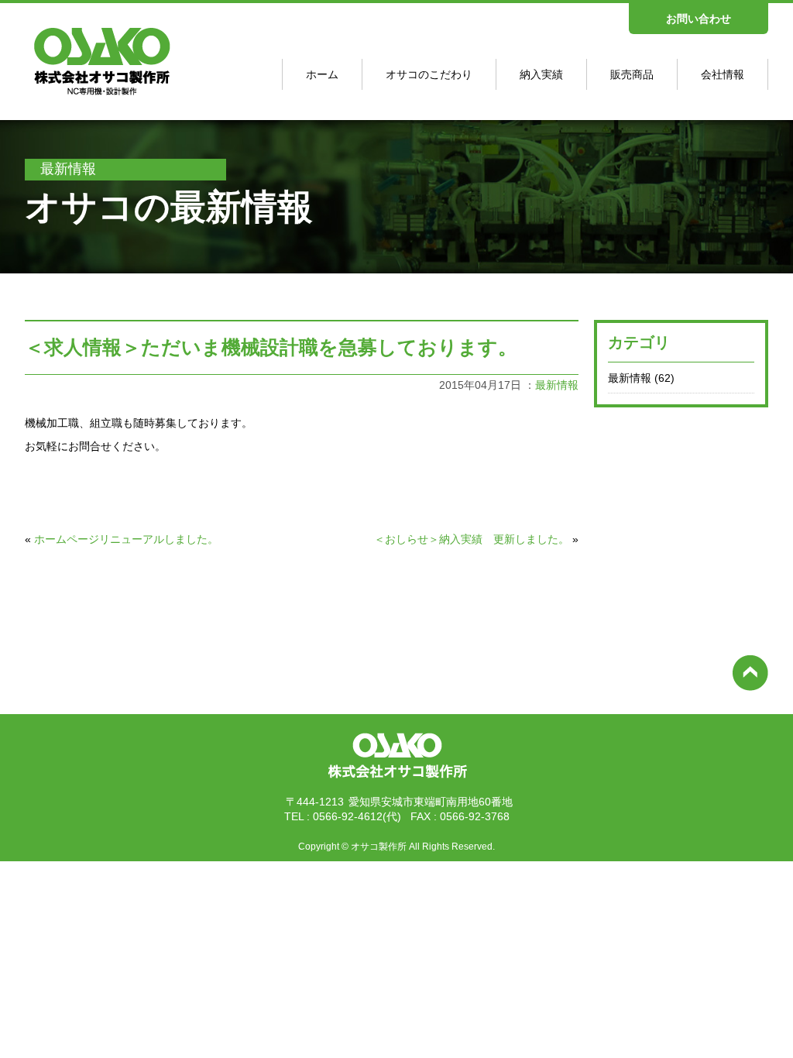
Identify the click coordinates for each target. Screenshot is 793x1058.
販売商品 (632, 74)
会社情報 (722, 74)
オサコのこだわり (429, 74)
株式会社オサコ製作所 (396, 780)
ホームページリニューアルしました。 (126, 539)
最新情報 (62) (641, 378)
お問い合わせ (698, 18)
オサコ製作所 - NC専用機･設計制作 (95, 95)
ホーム (322, 74)
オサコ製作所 (379, 846)
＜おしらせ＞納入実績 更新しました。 (471, 539)
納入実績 (541, 74)
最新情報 (556, 385)
